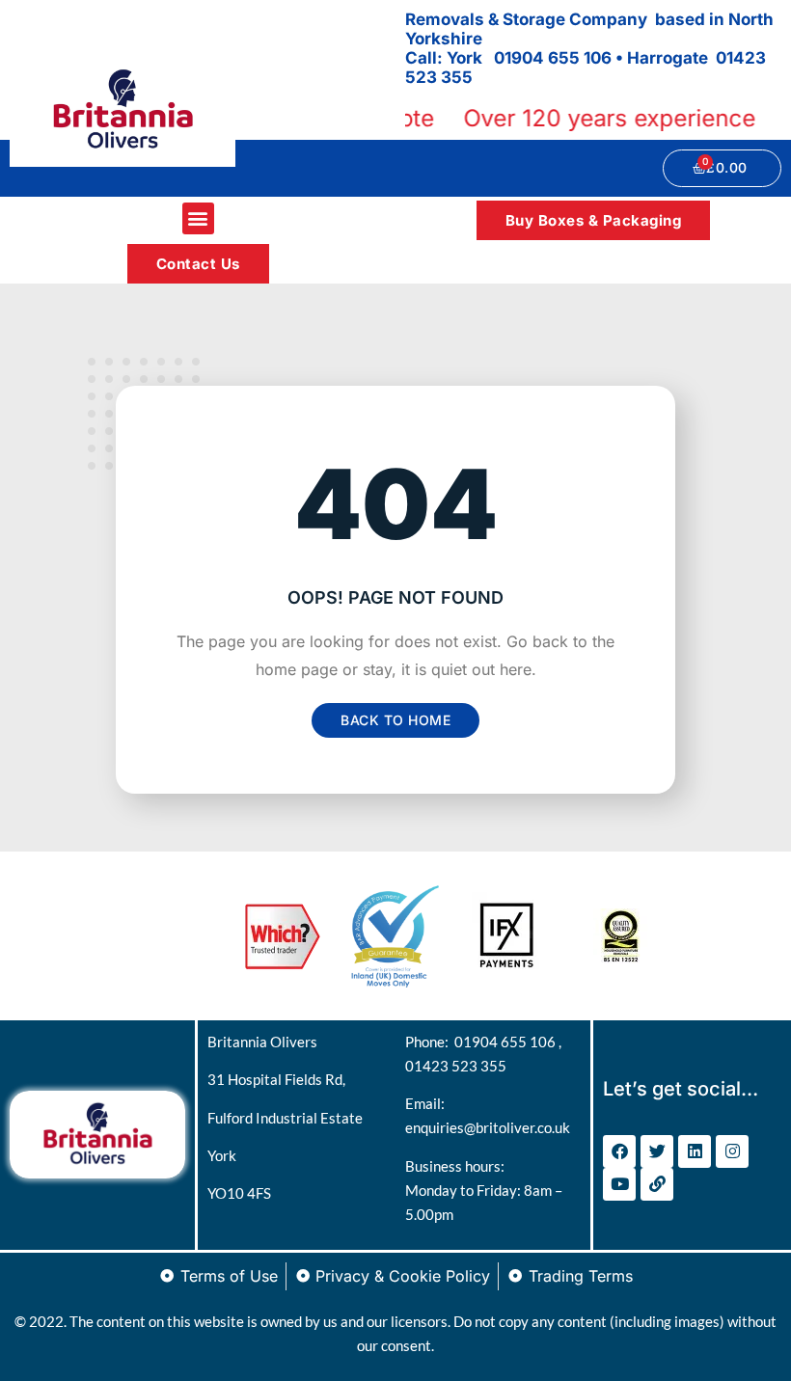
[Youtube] (619, 1184)
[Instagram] (732, 1151)
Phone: (429, 1041)
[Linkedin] (694, 1151)
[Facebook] (619, 1151)
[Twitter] (657, 1151)
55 (462, 77)
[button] (198, 218)
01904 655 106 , (507, 1041)
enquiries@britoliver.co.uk (487, 1127)
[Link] (657, 1184)
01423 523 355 (455, 1065)
